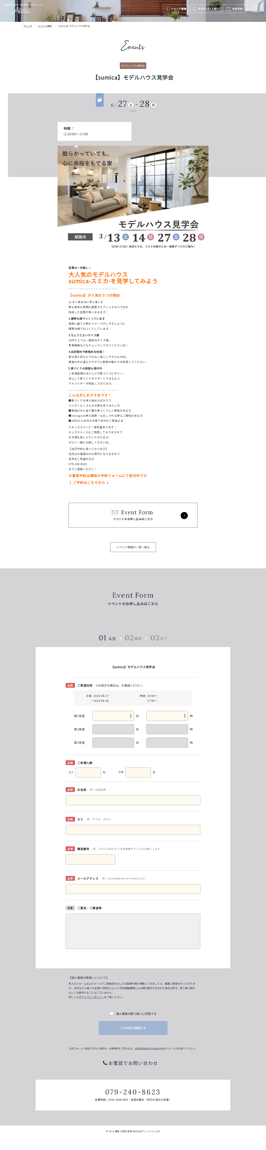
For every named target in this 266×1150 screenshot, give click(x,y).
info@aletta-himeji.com (149, 1048)
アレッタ (27, 25)
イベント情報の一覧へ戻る (133, 547)
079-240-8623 (133, 1092)
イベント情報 (44, 25)
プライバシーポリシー (91, 997)
